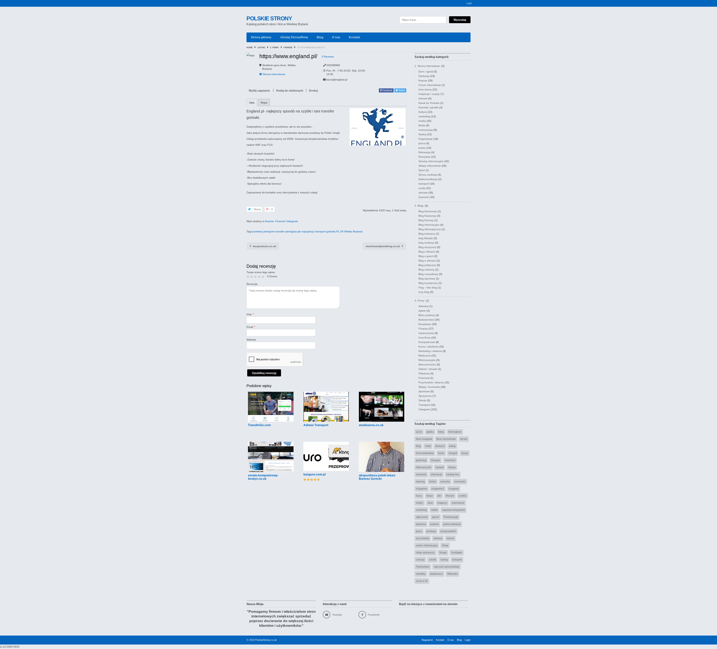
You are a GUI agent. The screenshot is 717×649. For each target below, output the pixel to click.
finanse (269, 221)
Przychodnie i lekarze (431, 382)
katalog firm (452, 474)
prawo (422, 147)
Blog (320, 37)
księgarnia (421, 488)
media (422, 120)
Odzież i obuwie (427, 368)
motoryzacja (425, 129)
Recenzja (251, 283)
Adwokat (423, 306)
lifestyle (450, 495)
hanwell (440, 467)
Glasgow (435, 460)
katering (420, 481)
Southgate (456, 552)
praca (421, 143)
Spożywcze (425, 395)
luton (430, 502)
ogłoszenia (422, 517)
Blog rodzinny (426, 269)
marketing (424, 116)
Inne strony (425, 89)
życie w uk (422, 581)
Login (469, 3)
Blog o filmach (426, 251)
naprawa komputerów (453, 510)
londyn (419, 502)
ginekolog (421, 460)
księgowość (438, 488)
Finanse (288, 47)
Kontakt (354, 37)
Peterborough (451, 517)
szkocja (420, 559)
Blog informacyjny (428, 224)
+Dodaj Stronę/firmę (294, 37)
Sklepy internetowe (429, 165)
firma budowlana (425, 453)
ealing (452, 446)
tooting (444, 559)
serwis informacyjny (426, 545)
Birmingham (454, 431)
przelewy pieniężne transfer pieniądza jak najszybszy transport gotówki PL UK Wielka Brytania (307, 231)
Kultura (422, 111)
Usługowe (292, 221)
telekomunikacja (427, 179)
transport (423, 183)
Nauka (422, 134)
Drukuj (313, 90)
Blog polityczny (427, 265)
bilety (441, 431)
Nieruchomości (427, 364)
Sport (421, 170)
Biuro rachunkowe (446, 439)
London (462, 495)
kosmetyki (459, 481)
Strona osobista (427, 174)
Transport (424, 404)
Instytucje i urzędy (429, 93)
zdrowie (423, 192)
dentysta (440, 446)
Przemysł (423, 377)
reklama (438, 538)
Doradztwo (424, 324)
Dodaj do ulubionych (289, 90)
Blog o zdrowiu (427, 260)
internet (422, 98)
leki (439, 495)
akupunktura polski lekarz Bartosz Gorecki (377, 477)
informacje (436, 474)
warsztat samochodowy (446, 566)
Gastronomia (426, 333)
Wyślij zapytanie (259, 90)
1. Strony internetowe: (427, 65)
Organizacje (425, 138)
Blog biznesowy (427, 211)
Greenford (450, 460)
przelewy (431, 531)
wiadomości (436, 573)
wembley (421, 573)
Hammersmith (423, 467)
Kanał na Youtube (428, 102)
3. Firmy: (274, 47)
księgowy (454, 488)
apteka (430, 431)
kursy (419, 495)
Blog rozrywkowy (428, 274)
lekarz (429, 495)
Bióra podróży (426, 315)
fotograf (453, 453)
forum (441, 453)
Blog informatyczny (429, 229)
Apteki (422, 310)
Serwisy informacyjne (430, 161)
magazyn (442, 502)
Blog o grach (425, 256)
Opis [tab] (251, 102)
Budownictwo (426, 319)
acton (419, 431)
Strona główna (261, 37)
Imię (250, 314)
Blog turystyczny (428, 283)
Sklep (445, 545)
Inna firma (424, 337)
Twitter (401, 90)
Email (250, 326)
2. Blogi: (419, 205)
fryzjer (464, 453)
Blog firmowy (426, 220)
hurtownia (421, 474)
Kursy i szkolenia (428, 346)
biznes (463, 439)
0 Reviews (328, 56)
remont (450, 538)
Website (251, 339)
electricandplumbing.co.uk (383, 246)
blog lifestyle (425, 238)
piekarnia (421, 524)
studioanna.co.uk (371, 425)
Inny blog (423, 291)
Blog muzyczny (427, 247)
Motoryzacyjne (427, 360)
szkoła (432, 559)
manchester (458, 502)
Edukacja (423, 76)
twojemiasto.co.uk (264, 246)
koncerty (445, 481)
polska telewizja (451, 524)
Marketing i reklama (430, 351)
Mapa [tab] (264, 102)
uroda (421, 188)
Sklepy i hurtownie (429, 386)
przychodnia (422, 538)
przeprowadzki (448, 531)
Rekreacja (424, 152)
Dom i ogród (425, 71)
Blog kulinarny (426, 233)
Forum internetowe (429, 85)
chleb (428, 446)
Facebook (387, 90)
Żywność (423, 197)
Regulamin (427, 640)
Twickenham (422, 566)
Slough (443, 552)
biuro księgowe (424, 439)
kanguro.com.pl (314, 474)
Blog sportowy (426, 278)
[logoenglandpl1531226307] (377, 127)
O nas (336, 37)
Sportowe (424, 391)
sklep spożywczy (425, 552)
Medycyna (424, 355)
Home (249, 47)
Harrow (452, 467)
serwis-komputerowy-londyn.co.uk (263, 477)
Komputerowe (426, 342)
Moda (421, 125)
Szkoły (422, 400)
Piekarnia (423, 373)
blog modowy (426, 242)
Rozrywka (424, 156)
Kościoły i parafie (428, 107)
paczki (435, 517)
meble (434, 510)
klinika (432, 481)
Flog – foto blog (427, 287)
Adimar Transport (315, 425)
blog (418, 446)
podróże (434, 524)
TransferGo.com (259, 425)
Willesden (452, 573)
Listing (261, 47)
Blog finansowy (427, 215)
